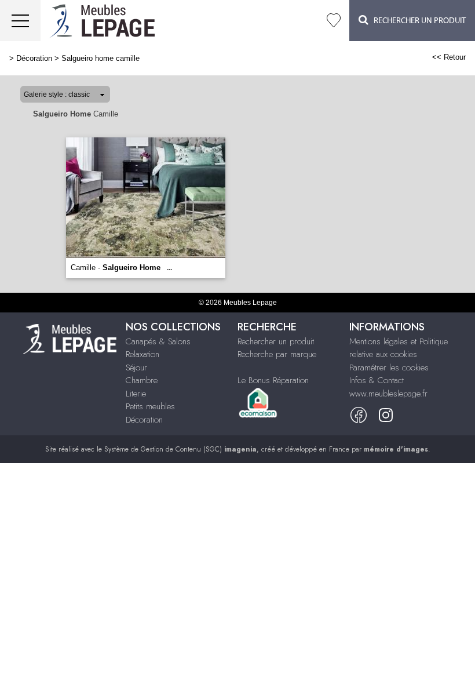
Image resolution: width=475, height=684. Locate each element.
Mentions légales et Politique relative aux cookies (398, 348)
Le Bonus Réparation (273, 380)
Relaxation (142, 354)
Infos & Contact (376, 380)
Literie (136, 393)
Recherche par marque (276, 354)
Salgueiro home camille (100, 58)
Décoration (34, 58)
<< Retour (449, 57)
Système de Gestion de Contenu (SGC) (180, 449)
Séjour (136, 367)
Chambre (142, 380)
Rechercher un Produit (417, 21)
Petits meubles (150, 406)
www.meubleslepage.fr (388, 393)
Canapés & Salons (158, 341)
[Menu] (20, 20)
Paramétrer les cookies (389, 367)
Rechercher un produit (275, 341)
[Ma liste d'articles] (333, 20)
